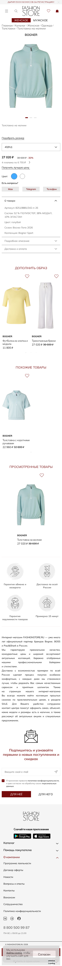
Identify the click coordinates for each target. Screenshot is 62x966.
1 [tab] (26, 352)
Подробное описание (16, 240)
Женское (21, 20)
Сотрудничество (13, 904)
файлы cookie (14, 952)
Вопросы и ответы (13, 883)
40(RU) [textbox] (8, 147)
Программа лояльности (17, 863)
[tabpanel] (31, 75)
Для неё (16, 794)
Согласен (44, 954)
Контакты (8, 890)
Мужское (40, 20)
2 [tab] (31, 352)
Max (10, 189)
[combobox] (31, 147)
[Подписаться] (56, 772)
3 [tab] (36, 352)
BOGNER (31, 35)
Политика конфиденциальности (22, 911)
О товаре (9, 200)
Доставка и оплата (15, 248)
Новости (8, 877)
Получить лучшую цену (16, 167)
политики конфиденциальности (43, 780)
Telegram (31, 189)
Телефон (52, 189)
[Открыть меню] (6, 11)
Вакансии (9, 897)
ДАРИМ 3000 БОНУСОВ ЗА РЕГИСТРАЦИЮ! (31, 2)
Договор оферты (13, 870)
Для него (46, 794)
